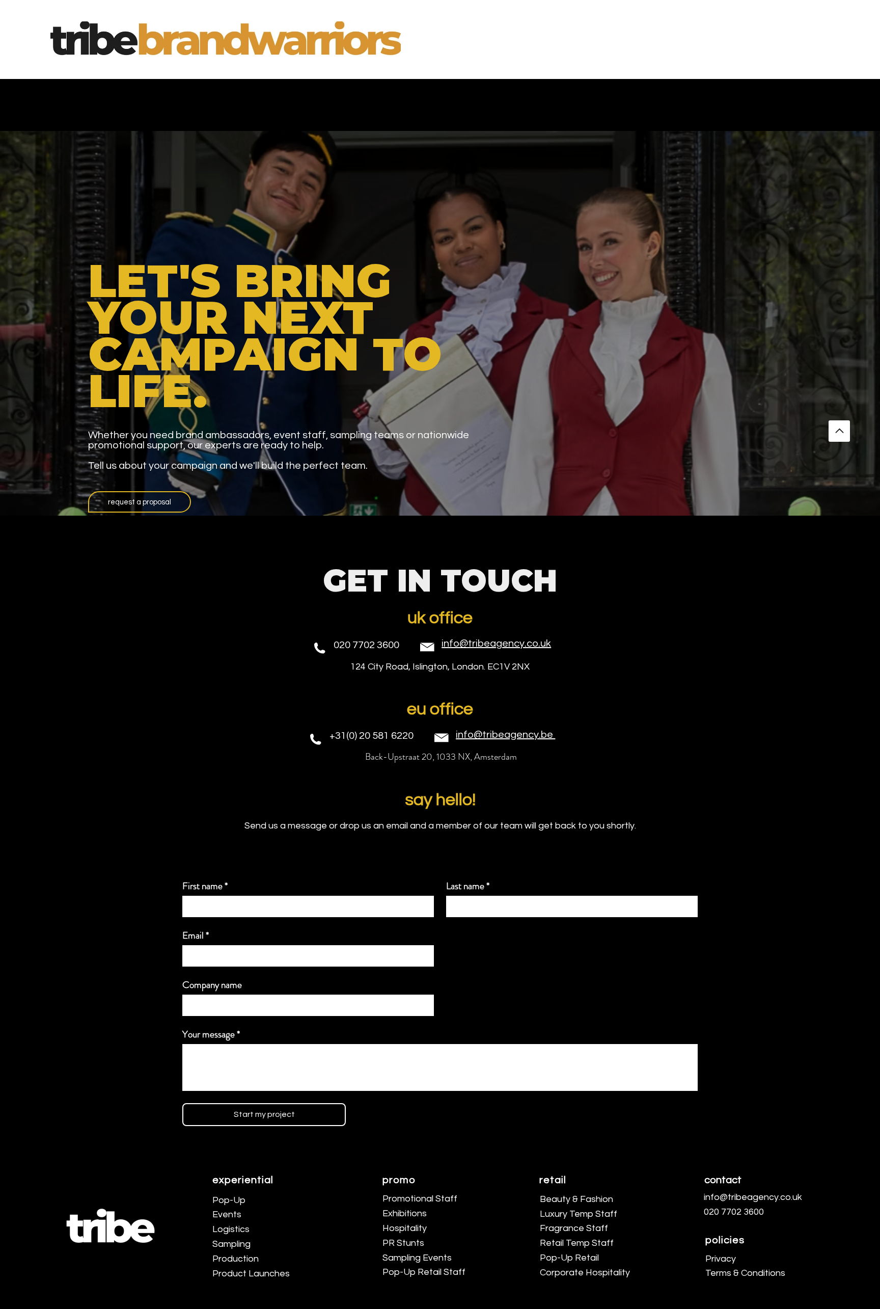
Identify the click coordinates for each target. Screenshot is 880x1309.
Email (195, 935)
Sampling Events (417, 1258)
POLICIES (725, 1240)
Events (226, 1214)
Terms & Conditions (745, 1273)
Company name (212, 985)
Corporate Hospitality (585, 1272)
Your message (211, 1034)
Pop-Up (228, 1200)
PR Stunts (403, 1243)
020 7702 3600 (366, 645)
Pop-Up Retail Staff (423, 1272)
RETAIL (552, 1180)
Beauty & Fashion (576, 1199)
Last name (467, 886)
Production (235, 1259)
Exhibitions (404, 1213)
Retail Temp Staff (577, 1243)
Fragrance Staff (574, 1228)
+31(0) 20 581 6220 (371, 736)
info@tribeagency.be (505, 735)
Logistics (231, 1229)
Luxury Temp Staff (578, 1214)
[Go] (839, 431)
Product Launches (251, 1273)
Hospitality (404, 1228)
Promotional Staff (419, 1199)
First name (205, 886)
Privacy (720, 1259)
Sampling (231, 1244)
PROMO (399, 1180)
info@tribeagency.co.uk (496, 643)
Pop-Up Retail (569, 1258)
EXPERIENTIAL (242, 1180)
